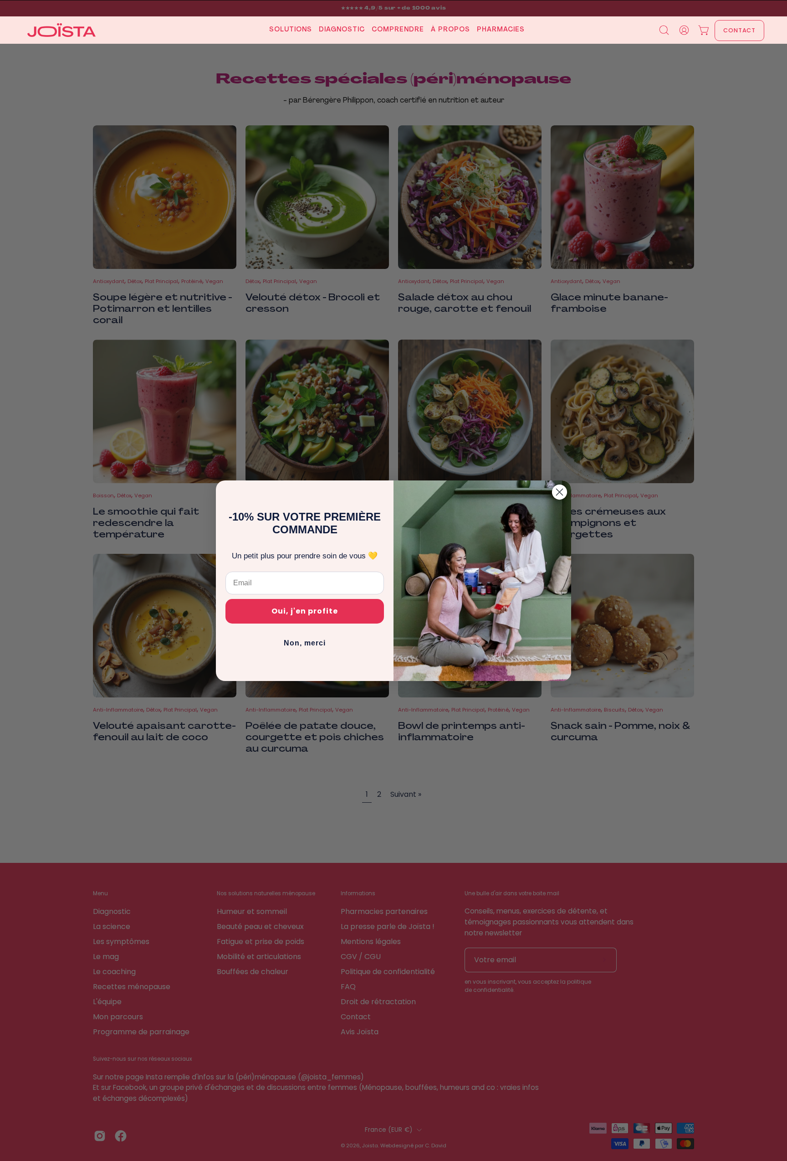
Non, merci (305, 643)
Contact (739, 30)
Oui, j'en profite (304, 611)
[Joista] (61, 30)
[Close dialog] (559, 492)
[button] (287, 30)
